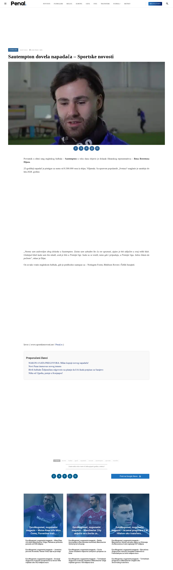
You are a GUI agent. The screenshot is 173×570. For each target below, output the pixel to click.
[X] (81, 148)
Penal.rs (58, 344)
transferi (115, 460)
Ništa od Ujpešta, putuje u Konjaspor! (46, 373)
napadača (83, 460)
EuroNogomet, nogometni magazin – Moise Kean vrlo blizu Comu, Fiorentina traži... (43, 530)
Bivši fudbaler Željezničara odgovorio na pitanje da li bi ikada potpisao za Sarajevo (66, 370)
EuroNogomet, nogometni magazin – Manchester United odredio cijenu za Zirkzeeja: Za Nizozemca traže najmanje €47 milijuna (130, 542)
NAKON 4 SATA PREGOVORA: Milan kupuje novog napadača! (59, 363)
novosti (91, 460)
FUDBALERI (13, 49)
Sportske (108, 460)
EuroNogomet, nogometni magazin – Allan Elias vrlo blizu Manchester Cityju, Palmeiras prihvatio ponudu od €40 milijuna (44, 542)
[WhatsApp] (92, 148)
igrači (76, 460)
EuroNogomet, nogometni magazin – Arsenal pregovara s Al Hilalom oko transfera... (130, 530)
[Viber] (97, 148)
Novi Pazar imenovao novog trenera (45, 366)
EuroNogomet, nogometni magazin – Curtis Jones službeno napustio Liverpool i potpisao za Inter (87, 551)
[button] (167, 4)
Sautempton (99, 460)
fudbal (70, 460)
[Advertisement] (86, 25)
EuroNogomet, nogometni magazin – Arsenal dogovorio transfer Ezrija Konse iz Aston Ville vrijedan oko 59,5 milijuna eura (43, 560)
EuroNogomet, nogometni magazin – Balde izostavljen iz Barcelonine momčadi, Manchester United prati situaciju (87, 542)
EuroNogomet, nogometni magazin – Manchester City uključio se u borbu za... (86, 530)
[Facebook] (75, 148)
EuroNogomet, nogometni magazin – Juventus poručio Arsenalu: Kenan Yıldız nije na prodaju (43, 550)
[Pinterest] (86, 148)
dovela (64, 460)
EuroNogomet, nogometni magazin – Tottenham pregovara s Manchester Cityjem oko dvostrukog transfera (130, 560)
